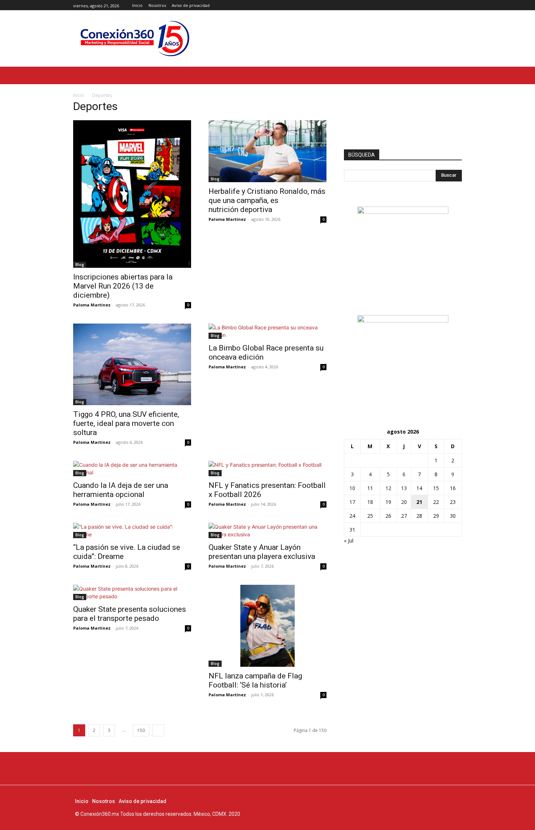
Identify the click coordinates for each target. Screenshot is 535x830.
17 (352, 501)
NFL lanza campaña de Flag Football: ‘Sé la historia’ (255, 680)
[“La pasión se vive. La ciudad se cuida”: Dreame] (132, 530)
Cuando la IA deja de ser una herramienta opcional (120, 490)
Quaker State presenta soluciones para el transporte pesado (129, 614)
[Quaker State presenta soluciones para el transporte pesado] (132, 592)
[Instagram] (449, 5)
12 (388, 488)
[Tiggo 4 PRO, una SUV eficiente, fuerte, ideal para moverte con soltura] (132, 364)
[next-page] (158, 730)
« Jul (348, 540)
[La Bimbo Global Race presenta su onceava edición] (267, 331)
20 (404, 501)
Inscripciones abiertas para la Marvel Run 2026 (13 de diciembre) (123, 286)
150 (141, 730)
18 (370, 501)
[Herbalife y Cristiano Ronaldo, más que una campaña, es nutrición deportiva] (267, 151)
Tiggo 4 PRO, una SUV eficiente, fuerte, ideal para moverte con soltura (126, 423)
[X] (457, 5)
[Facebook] (441, 5)
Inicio (78, 95)
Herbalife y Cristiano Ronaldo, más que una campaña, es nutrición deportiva (267, 200)
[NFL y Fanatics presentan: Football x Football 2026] (267, 468)
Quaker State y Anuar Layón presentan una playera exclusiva (263, 552)
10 (352, 488)
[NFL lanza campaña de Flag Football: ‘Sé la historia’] (267, 625)
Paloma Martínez (92, 305)
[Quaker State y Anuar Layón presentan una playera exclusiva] (267, 530)
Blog (79, 264)
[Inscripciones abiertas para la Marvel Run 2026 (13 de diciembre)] (132, 194)
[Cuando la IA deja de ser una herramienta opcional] (132, 468)
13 (404, 488)
